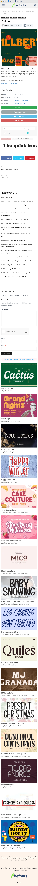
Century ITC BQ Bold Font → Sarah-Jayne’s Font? (19, 205)
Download (20, 108)
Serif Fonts (13, 452)
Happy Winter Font (8, 480)
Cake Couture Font (8, 510)
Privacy (8, 868)
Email (3, 346)
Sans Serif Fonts (15, 421)
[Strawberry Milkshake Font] (19, 527)
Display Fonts (23, 11)
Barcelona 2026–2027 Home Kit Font (22, 209)
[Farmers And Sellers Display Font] (19, 801)
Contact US (15, 870)
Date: (4, 94)
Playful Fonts (5, 391)
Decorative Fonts (6, 513)
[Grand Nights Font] (19, 405)
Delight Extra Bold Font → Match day (17, 265)
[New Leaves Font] (19, 436)
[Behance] (17, 882)
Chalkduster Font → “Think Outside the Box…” (19, 257)
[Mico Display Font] (19, 557)
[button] (35, 6)
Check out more (20, 112)
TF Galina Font (5, 178)
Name (3, 338)
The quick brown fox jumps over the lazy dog (20, 145)
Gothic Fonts (24, 695)
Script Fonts (25, 604)
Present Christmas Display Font (13, 723)
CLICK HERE (5, 83)
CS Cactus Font (7, 388)
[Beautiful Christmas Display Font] (19, 740)
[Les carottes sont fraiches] (19, 618)
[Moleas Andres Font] (19, 771)
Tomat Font (8, 197)
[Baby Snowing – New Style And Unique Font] (19, 588)
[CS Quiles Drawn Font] (19, 649)
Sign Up (10, 1)
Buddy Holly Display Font (10, 845)
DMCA (14, 868)
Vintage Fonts (22, 17)
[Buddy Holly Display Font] (19, 832)
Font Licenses (22, 868)
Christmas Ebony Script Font (10, 169)
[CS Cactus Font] (19, 375)
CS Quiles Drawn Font (9, 662)
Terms (2, 868)
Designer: (6, 100)
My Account (19, 1)
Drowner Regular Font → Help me (16, 223)
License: (5, 103)
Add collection (19, 116)
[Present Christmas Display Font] (19, 710)
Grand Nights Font (8, 419)
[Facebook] (20, 882)
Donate (20, 120)
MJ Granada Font (7, 693)
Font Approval (32, 868)
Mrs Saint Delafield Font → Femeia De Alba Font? (19, 201)
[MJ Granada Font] (19, 679)
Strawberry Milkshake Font (11, 541)
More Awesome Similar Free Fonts (19, 359)
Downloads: (7, 97)
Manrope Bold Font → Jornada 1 (15, 269)
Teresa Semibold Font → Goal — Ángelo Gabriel (20, 273)
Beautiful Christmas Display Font (13, 754)
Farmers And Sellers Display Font (13, 815)
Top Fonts (24, 870)
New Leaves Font (7, 449)
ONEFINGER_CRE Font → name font (16, 240)
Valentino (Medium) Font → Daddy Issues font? (20, 261)
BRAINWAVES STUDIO (21, 100)
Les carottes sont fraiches (11, 632)
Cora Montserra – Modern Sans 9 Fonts (15, 277)
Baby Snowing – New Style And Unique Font (17, 601)
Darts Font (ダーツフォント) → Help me (17, 219)
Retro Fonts (13, 17)
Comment (5, 309)
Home (4, 11)
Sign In (3, 1)
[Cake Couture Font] (19, 496)
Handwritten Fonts (15, 604)
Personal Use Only (20, 103)
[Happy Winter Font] (19, 466)
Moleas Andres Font (9, 784)
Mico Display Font (8, 571)
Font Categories (12, 11)
